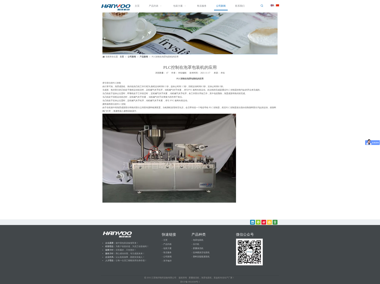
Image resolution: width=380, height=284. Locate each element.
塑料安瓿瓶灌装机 (201, 257)
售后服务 (167, 252)
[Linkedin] (252, 222)
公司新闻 (167, 257)
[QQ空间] (269, 222)
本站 (223, 73)
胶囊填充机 (198, 248)
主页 (165, 240)
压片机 (196, 244)
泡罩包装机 (198, 240)
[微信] (258, 222)
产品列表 (167, 244)
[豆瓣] (275, 222)
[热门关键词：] (262, 6)
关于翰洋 (167, 261)
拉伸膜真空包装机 (201, 252)
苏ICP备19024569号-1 (190, 282)
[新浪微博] (263, 222)
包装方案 (167, 248)
